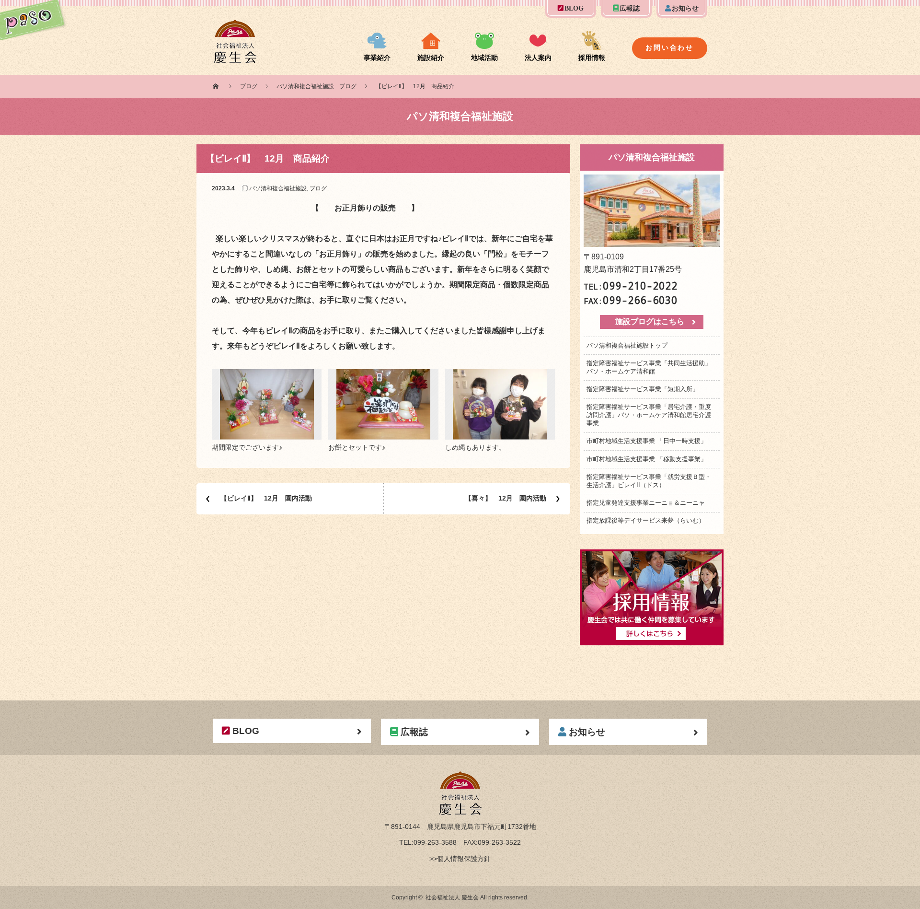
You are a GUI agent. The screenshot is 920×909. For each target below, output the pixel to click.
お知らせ (685, 8)
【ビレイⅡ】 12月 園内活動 (266, 498)
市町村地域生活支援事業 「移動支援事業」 (646, 459)
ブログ (248, 86)
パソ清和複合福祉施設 (305, 86)
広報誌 (630, 8)
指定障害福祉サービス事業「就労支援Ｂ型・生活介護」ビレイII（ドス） (648, 481)
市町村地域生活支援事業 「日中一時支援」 (646, 440)
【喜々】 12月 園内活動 (505, 498)
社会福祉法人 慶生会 (452, 897)
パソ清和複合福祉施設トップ (626, 345)
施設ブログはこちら (649, 321)
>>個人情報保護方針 (460, 858)
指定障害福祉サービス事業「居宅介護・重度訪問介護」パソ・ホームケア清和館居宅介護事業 (648, 415)
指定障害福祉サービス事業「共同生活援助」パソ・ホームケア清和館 (648, 367)
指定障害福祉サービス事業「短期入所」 (642, 389)
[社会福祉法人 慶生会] (235, 25)
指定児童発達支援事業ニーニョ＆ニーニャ (645, 502)
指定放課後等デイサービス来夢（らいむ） (645, 520)
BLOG (574, 8)
